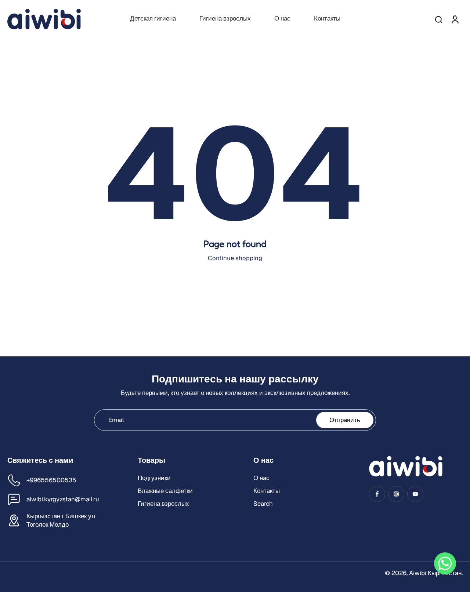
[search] (438, 19)
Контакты (327, 18)
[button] (445, 563)
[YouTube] (415, 494)
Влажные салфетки (165, 491)
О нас (282, 18)
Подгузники (154, 478)
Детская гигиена (153, 18)
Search (263, 504)
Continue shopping (235, 258)
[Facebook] (377, 494)
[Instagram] (396, 494)
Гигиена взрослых (225, 18)
